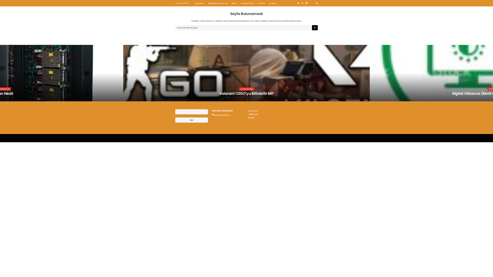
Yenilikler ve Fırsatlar (218, 3)
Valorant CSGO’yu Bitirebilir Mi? (246, 93)
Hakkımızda (253, 114)
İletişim (272, 3)
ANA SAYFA (253, 111)
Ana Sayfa (199, 3)
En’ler (234, 3)
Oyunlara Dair (247, 3)
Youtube (261, 3)
